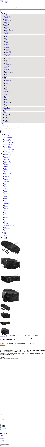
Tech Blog (2, 441)
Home (0, 335)
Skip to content (1, 0)
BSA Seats (7, 335)
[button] (4, 13)
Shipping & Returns (3, 436)
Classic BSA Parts (4, 335)
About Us (2, 439)
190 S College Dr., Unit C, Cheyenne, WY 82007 (3, 416)
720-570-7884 (4, 428)
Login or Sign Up (3, 435)
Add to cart (1, 344)
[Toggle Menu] (6, 13)
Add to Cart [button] (4, 373)
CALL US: (1, 428)
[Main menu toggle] (1, 131)
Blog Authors (2, 442)
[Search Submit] (44, 9)
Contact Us (2, 440)
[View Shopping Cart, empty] (22, 10)
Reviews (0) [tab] (2, 347)
